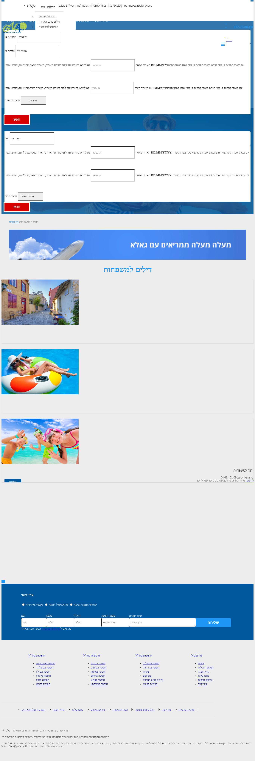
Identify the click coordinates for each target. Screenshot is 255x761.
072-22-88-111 (244, 27)
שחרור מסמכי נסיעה (85, 604)
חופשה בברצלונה (44, 667)
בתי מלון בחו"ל (108, 5)
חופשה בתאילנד (151, 663)
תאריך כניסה (143, 152)
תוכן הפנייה (135, 615)
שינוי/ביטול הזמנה (58, 604)
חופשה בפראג (98, 680)
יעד (7, 138)
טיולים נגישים (205, 680)
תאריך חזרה (141, 88)
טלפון (49, 615)
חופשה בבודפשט (99, 684)
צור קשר (202, 684)
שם (23, 615)
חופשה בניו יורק (151, 667)
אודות (201, 663)
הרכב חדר (11, 196)
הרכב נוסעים (12, 100)
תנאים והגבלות (206, 667)
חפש (16, 119)
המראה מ (10, 36)
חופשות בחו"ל (37, 655)
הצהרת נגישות (120, 709)
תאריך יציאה (143, 65)
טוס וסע (147, 675)
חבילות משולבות (87, 5)
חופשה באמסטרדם (45, 663)
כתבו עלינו (203, 675)
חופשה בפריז (42, 680)
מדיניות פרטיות (186, 709)
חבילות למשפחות (48, 26)
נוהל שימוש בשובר (145, 709)
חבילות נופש (48, 7)
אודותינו (25, 709)
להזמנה (249, 480)
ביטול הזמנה (144, 5)
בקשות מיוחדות (34, 604)
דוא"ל (77, 615)
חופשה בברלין (43, 671)
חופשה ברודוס (98, 675)
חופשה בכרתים (98, 667)
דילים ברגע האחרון (49, 21)
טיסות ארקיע (127, 5)
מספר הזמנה (108, 615)
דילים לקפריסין (47, 16)
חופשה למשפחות (28, 221)
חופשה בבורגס (98, 663)
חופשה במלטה (98, 671)
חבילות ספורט (150, 684)
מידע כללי (196, 655)
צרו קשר (27, 595)
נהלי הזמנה (203, 671)
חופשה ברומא (43, 684)
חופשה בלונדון (43, 675)
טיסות (31, 5)
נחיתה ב (10, 51)
